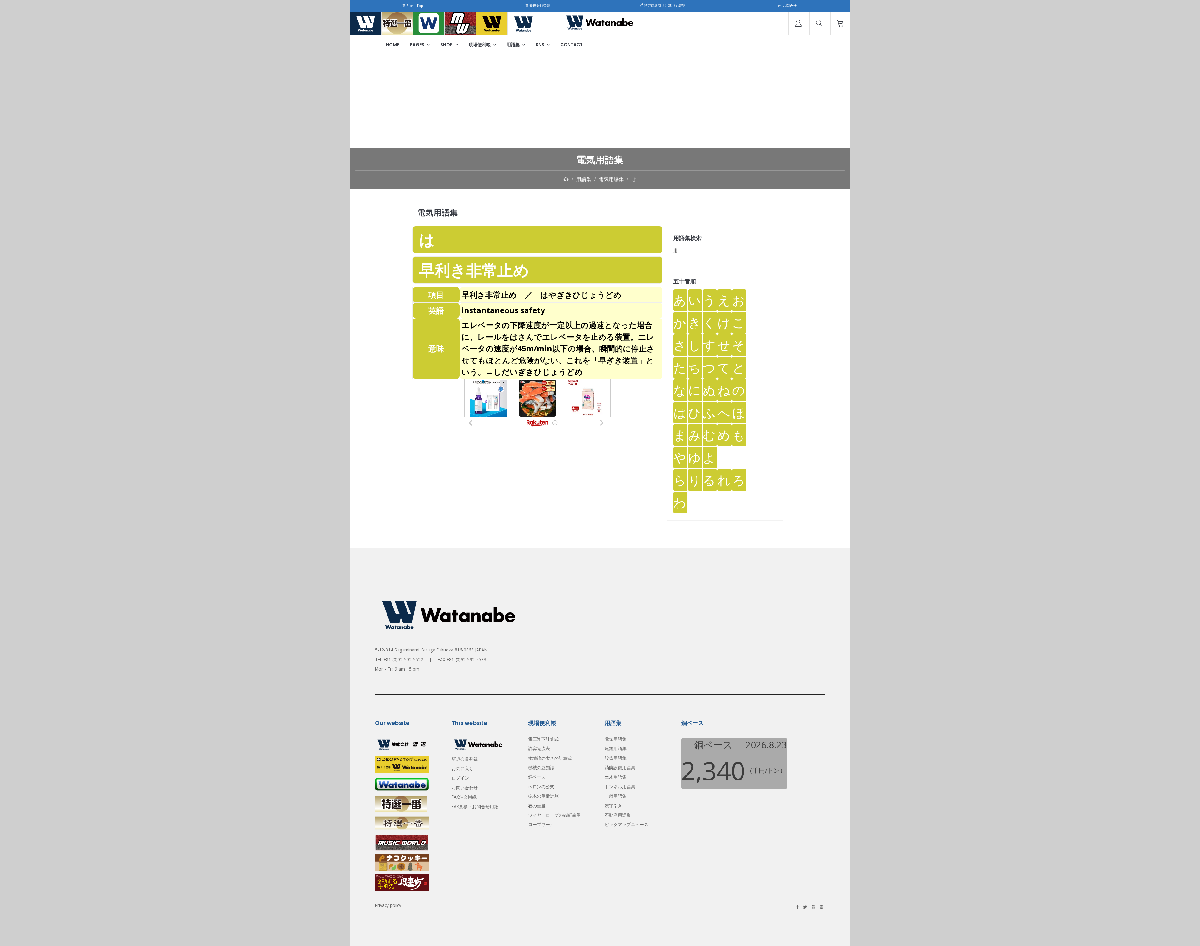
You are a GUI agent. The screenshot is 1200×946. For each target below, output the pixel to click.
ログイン (460, 778)
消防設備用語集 (620, 767)
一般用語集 (616, 796)
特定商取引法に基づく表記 (664, 5)
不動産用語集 (618, 815)
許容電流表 (539, 748)
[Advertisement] (600, 101)
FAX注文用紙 (464, 797)
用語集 (514, 45)
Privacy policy (388, 905)
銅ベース (537, 777)
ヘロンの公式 (541, 787)
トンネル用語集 (620, 787)
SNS (540, 45)
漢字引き (613, 806)
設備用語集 (616, 758)
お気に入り (462, 768)
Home (392, 45)
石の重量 (537, 806)
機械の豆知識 (541, 767)
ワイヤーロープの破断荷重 (554, 815)
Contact (571, 45)
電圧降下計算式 (543, 739)
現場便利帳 (480, 45)
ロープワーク (541, 824)
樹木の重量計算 (543, 796)
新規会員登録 (539, 5)
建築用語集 (616, 748)
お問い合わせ (465, 787)
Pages (417, 45)
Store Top (414, 5)
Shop (447, 45)
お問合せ (789, 5)
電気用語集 (611, 179)
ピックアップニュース (626, 824)
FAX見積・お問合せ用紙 (475, 807)
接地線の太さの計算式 (550, 758)
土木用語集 (616, 777)
